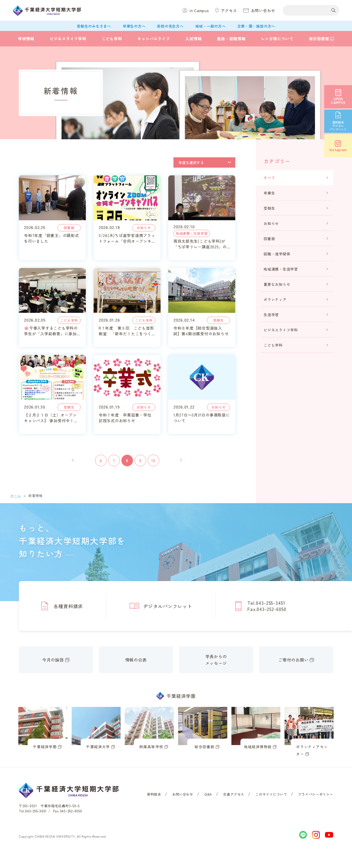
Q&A (208, 794)
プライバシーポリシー (315, 794)
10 (153, 460)
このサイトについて (271, 794)
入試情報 (193, 38)
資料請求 (154, 794)
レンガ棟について (277, 38)
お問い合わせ (182, 794)
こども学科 (112, 38)
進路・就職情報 (231, 38)
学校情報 (26, 38)
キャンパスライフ (153, 38)
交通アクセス (233, 794)
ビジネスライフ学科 (68, 38)
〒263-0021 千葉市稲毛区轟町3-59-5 (49, 805)
